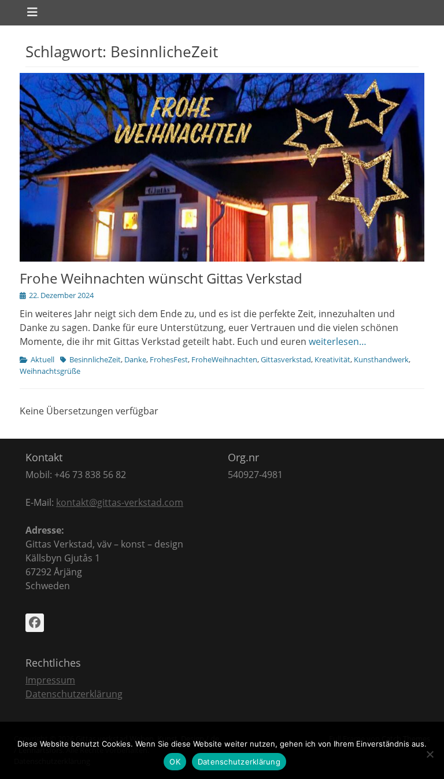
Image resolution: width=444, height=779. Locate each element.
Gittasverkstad (286, 359)
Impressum (50, 680)
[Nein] (429, 754)
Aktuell (42, 359)
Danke (135, 359)
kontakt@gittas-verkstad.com (119, 502)
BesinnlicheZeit (95, 359)
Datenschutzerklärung (74, 694)
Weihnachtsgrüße (50, 371)
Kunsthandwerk (381, 359)
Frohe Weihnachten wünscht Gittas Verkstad (161, 278)
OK (174, 761)
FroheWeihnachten (224, 359)
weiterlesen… (338, 341)
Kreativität (332, 359)
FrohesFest (169, 359)
